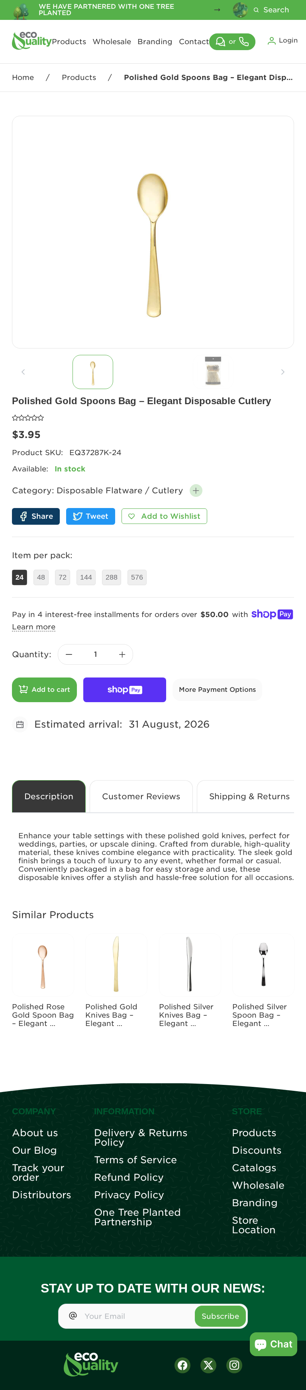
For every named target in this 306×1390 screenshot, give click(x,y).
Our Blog (34, 1150)
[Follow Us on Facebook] (182, 1365)
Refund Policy (129, 1177)
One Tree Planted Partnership (137, 1217)
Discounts (257, 1150)
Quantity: (31, 654)
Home (23, 77)
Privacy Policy (129, 1195)
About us (35, 1133)
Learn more (33, 627)
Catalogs (254, 1168)
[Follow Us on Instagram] (234, 1365)
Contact (194, 41)
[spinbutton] (96, 654)
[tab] (93, 372)
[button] (196, 490)
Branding (155, 41)
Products (69, 41)
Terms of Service (135, 1160)
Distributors (41, 1195)
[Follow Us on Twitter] (208, 1365)
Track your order (38, 1172)
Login (288, 40)
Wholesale (111, 41)
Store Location (254, 1225)
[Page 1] (93, 372)
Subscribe (220, 1316)
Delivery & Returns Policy (141, 1137)
